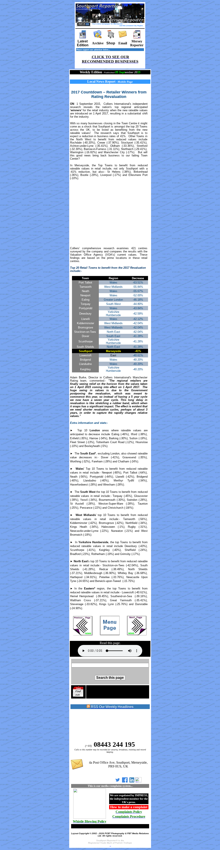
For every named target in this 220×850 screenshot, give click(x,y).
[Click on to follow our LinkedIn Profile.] (131, 781)
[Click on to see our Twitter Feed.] (117, 781)
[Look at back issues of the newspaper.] (97, 37)
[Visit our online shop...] (111, 37)
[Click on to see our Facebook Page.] (125, 781)
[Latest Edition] (82, 37)
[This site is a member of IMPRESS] (89, 818)
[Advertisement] (110, 213)
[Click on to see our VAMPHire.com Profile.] (138, 781)
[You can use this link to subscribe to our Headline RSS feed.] (88, 707)
